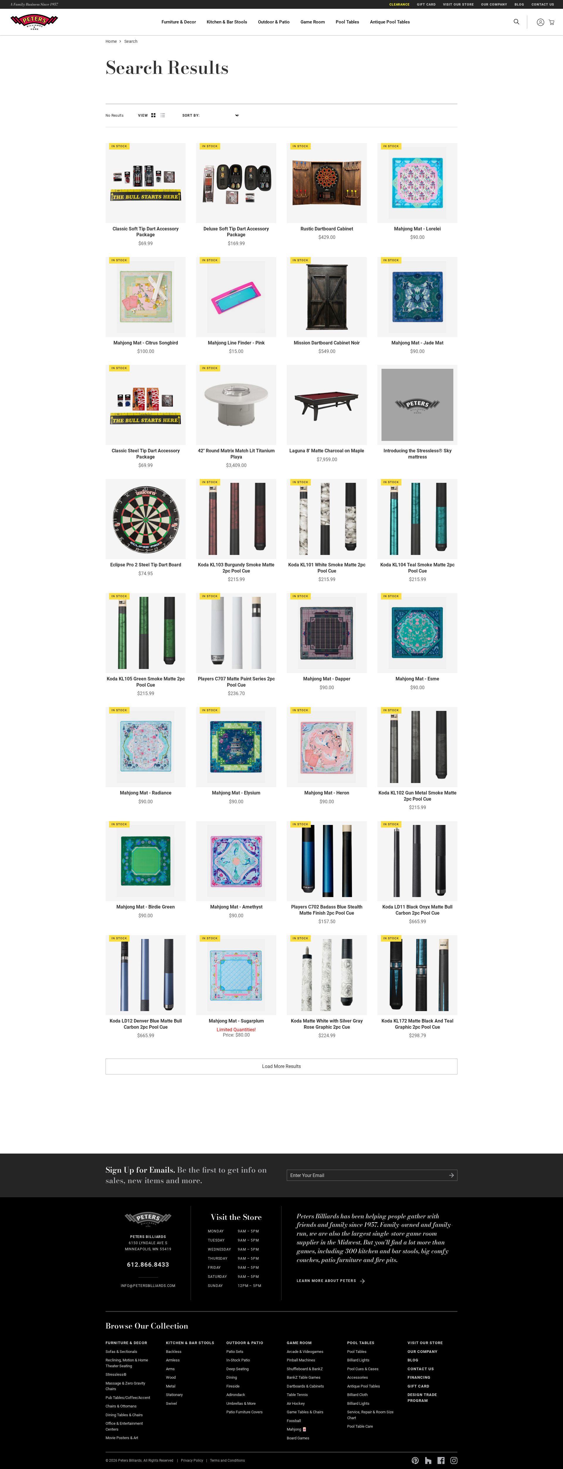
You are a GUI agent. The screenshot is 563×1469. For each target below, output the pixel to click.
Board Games (298, 1438)
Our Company (494, 4)
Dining (231, 1377)
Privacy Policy (192, 1460)
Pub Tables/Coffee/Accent (128, 1397)
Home (111, 41)
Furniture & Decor (179, 22)
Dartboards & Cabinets (305, 1386)
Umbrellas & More (241, 1403)
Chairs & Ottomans (121, 1406)
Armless (173, 1360)
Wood (171, 1377)
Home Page (34, 21)
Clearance (399, 4)
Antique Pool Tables (390, 22)
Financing (419, 1377)
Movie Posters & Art (122, 1438)
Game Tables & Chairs (305, 1412)
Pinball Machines (301, 1360)
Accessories (357, 1377)
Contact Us (543, 4)
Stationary (174, 1394)
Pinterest (415, 1460)
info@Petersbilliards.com (148, 1286)
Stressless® (116, 1374)
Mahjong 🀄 (297, 1429)
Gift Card (426, 4)
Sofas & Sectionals (121, 1351)
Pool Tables (347, 22)
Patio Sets (234, 1351)
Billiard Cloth (357, 1394)
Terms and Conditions (227, 1460)
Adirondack (235, 1394)
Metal (170, 1386)
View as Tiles (153, 115)
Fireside (233, 1386)
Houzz (428, 1460)
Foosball (294, 1421)
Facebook (441, 1460)
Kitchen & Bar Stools (227, 22)
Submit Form (451, 1175)
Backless (174, 1351)
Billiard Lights (358, 1360)
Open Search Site (516, 22)
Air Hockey (296, 1403)
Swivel (171, 1403)
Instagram (453, 1460)
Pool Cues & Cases (363, 1369)
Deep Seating (237, 1369)
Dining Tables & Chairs (124, 1415)
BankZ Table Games (303, 1377)
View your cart (549, 22)
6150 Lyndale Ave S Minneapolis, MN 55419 (148, 1243)
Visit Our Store (458, 4)
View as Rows (163, 115)
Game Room (313, 22)
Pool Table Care (360, 1426)
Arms (170, 1369)
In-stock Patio (238, 1360)
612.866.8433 (148, 1264)
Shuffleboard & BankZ (305, 1369)
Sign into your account (540, 22)
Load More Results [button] (281, 1066)
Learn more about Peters (326, 1281)
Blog (519, 4)
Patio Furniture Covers (244, 1412)
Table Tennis (297, 1394)
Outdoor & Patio (274, 22)
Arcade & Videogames (305, 1351)
